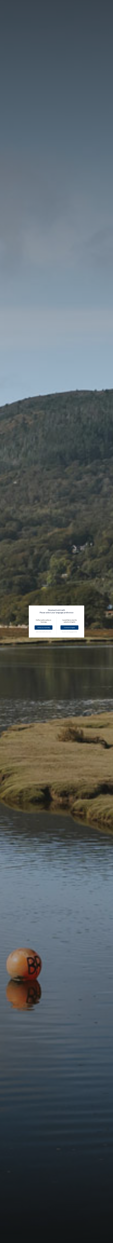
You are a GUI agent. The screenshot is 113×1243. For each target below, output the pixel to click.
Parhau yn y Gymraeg (43, 627)
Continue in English (69, 627)
